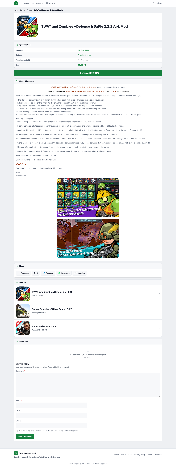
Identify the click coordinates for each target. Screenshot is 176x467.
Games (38, 3)
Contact (116, 455)
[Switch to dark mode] (159, 3)
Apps (51, 3)
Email (18, 411)
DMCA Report (126, 455)
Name (19, 401)
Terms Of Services (154, 455)
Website (19, 421)
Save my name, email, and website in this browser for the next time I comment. (49, 431)
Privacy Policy (139, 455)
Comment (20, 371)
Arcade (29, 10)
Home (26, 3)
